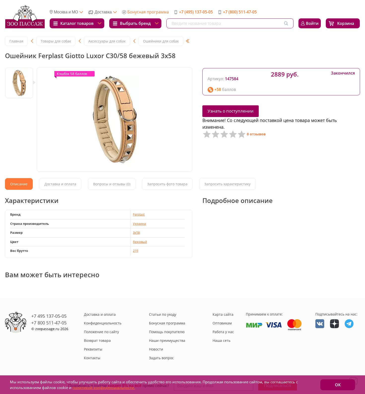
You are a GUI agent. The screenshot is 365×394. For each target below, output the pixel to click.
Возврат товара (97, 340)
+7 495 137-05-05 (49, 316)
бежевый (140, 241)
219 (135, 250)
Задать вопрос (161, 357)
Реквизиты (93, 349)
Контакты (92, 357)
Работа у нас (223, 331)
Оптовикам (222, 323)
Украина (139, 223)
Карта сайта (223, 314)
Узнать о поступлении (231, 111)
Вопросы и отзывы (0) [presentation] (111, 184)
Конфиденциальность (102, 323)
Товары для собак (56, 41)
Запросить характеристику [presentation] (227, 184)
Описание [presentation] (19, 184)
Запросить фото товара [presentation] (167, 184)
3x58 (136, 232)
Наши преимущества (167, 340)
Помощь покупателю (167, 331)
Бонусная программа (148, 12)
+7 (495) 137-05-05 (196, 12)
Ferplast (139, 214)
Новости (156, 349)
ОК (338, 385)
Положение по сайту (101, 331)
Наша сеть (221, 340)
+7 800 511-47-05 (49, 323)
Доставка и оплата (100, 314)
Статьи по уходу (162, 314)
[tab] (19, 184)
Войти (312, 23)
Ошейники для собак (161, 41)
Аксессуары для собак (107, 41)
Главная (16, 41)
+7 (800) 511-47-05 (240, 12)
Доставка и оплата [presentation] (60, 184)
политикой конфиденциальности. (104, 387)
